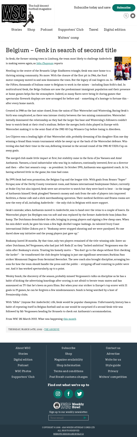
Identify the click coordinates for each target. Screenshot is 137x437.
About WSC (23, 348)
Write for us (113, 359)
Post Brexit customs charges (68, 376)
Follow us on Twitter (79, 393)
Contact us (113, 348)
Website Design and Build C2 (68, 434)
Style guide (113, 365)
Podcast (47, 29)
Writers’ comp (68, 37)
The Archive (51, 329)
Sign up (85, 417)
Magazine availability (68, 359)
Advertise (113, 353)
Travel (93, 29)
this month (69, 318)
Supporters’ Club (71, 29)
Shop (31, 29)
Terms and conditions (68, 371)
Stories (16, 29)
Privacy (113, 371)
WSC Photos (23, 371)
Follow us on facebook (68, 393)
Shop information (69, 365)
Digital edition (115, 29)
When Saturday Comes (14, 13)
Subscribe (124, 7)
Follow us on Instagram (57, 393)
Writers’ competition (113, 376)
